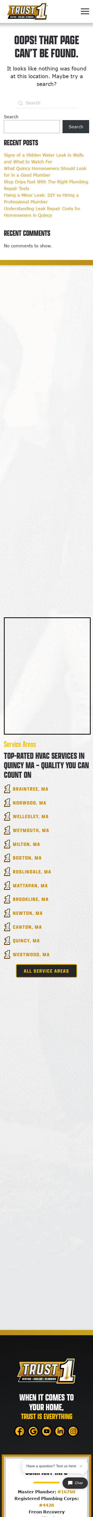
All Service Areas (46, 971)
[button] (85, 11)
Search (11, 116)
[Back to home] (27, 11)
